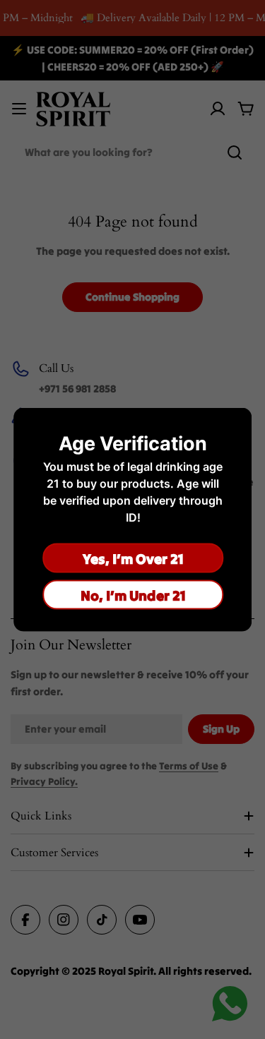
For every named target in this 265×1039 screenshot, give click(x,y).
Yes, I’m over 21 (132, 558)
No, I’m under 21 (132, 594)
